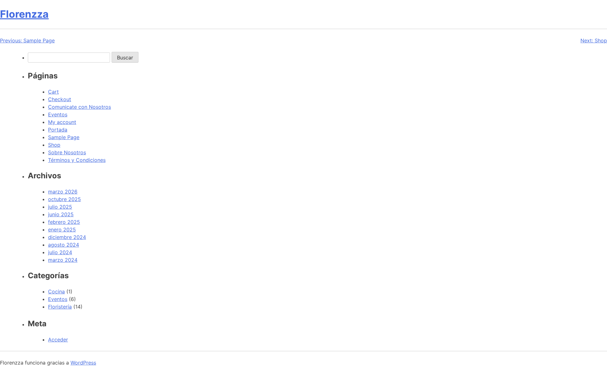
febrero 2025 (64, 222)
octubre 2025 (64, 199)
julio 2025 (60, 207)
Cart (53, 92)
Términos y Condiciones (77, 160)
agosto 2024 (63, 245)
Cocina (56, 291)
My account (62, 122)
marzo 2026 (62, 191)
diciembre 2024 (67, 237)
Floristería (60, 306)
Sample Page (63, 137)
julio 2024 (60, 252)
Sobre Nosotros (67, 152)
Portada (57, 129)
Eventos (57, 114)
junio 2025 (61, 214)
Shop (54, 145)
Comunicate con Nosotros (79, 107)
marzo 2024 (62, 260)
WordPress (83, 362)
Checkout (59, 99)
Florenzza (24, 14)
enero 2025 (62, 229)
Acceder (58, 339)
